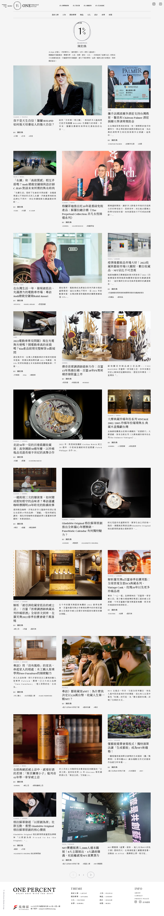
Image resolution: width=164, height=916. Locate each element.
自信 (31, 136)
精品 (81, 15)
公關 (16, 136)
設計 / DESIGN (106, 900)
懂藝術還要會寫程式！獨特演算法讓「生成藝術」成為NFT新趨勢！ (128, 747)
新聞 (110, 15)
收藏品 (111, 297)
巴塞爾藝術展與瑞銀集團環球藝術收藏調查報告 (126, 293)
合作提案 (146, 902)
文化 (89, 15)
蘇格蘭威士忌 (38, 785)
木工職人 (17, 696)
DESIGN (24, 662)
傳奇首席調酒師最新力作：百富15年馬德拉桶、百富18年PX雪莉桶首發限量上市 (82, 370)
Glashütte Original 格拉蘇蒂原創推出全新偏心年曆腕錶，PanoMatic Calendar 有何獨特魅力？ (82, 529)
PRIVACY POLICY (142, 899)
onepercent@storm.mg (47, 909)
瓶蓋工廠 (87, 864)
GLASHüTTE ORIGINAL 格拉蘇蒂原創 (27, 854)
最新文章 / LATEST (79, 893)
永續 (24, 211)
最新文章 (55, 15)
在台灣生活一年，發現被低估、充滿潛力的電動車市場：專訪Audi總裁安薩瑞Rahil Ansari (34, 292)
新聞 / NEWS (105, 903)
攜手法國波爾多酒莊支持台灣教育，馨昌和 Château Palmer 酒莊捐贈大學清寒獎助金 (128, 117)
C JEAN (32, 211)
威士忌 (16, 629)
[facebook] (160, 4)
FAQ (25, 375)
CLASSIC (16, 117)
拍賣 (121, 614)
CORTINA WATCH (35, 461)
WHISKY (86, 383)
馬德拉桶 (75, 383)
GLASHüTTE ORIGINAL (90, 543)
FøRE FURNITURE (45, 696)
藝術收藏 (87, 707)
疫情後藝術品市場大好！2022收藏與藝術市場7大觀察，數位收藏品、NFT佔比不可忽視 (129, 266)
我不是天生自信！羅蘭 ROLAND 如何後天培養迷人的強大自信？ (34, 122)
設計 (96, 15)
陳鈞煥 (20, 132)
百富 (25, 629)
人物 (64, 15)
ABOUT (138, 893)
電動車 (33, 375)
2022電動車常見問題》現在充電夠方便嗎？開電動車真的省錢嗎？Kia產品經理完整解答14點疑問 (34, 346)
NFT (141, 771)
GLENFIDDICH (78, 226)
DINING (66, 226)
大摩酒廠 (122, 446)
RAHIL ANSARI (29, 304)
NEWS (22, 177)
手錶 (23, 849)
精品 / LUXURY (106, 897)
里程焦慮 (42, 304)
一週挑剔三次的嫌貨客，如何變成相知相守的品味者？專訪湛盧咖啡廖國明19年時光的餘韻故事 (34, 501)
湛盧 (23, 528)
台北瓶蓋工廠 (30, 696)
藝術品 (120, 297)
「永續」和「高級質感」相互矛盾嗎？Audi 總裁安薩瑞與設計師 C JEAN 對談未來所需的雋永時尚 (34, 184)
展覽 (23, 461)
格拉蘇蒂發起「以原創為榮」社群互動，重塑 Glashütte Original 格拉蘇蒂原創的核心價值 (34, 826)
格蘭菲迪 (90, 226)
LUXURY (117, 259)
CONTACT (139, 896)
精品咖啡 (32, 528)
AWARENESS (82, 43)
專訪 (16, 528)
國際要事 (73, 15)
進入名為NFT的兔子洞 (71, 707)
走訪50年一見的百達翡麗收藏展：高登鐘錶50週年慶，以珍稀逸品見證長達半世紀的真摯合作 (34, 448)
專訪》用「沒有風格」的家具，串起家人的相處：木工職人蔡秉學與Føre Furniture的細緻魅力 (34, 669)
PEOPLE (25, 117)
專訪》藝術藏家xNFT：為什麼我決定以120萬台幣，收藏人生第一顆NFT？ (83, 695)
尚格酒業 (132, 446)
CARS (16, 211)
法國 (140, 144)
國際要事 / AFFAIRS (79, 897)
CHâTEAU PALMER (115, 144)
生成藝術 (132, 771)
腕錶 (16, 849)
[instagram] (153, 4)
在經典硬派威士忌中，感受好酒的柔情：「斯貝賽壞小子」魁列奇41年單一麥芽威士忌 (34, 773)
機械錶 (75, 543)
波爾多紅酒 (130, 144)
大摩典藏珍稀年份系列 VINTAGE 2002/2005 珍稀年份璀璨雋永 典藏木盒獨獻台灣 (128, 423)
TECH (15, 177)
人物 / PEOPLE (106, 893)
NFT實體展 (98, 864)
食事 (103, 15)
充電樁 (16, 375)
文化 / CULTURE (78, 900)
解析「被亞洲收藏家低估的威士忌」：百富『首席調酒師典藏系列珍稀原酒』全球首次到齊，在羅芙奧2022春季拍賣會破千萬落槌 (34, 613)
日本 (23, 136)
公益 (109, 110)
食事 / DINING (77, 903)
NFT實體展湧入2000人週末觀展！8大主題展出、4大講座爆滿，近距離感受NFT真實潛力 (81, 851)
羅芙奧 (33, 629)
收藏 (16, 461)
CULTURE (112, 614)
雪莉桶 (65, 383)
